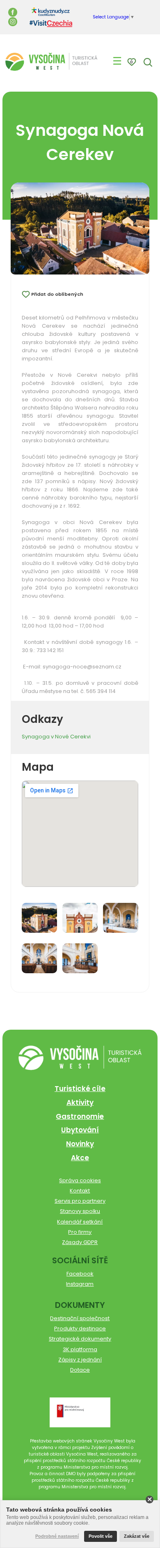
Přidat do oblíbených (57, 294)
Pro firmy (79, 1232)
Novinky (80, 1144)
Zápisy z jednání (80, 1360)
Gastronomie (80, 1116)
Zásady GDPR (80, 1242)
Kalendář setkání (80, 1222)
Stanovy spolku (80, 1211)
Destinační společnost (80, 1318)
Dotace (80, 1370)
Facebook (80, 1274)
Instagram (80, 1284)
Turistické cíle (80, 1089)
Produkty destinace (80, 1328)
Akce (80, 1158)
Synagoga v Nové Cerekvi (56, 736)
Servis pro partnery (80, 1201)
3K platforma (80, 1349)
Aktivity (80, 1102)
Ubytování (80, 1130)
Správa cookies (80, 1180)
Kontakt (80, 1191)
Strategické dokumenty (80, 1339)
